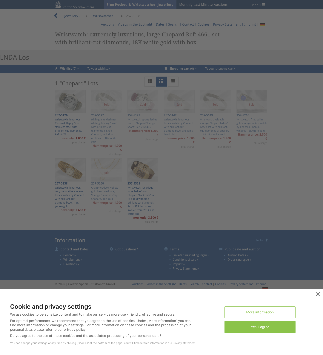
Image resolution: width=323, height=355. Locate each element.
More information (260, 312)
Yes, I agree (260, 327)
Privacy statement (184, 343)
